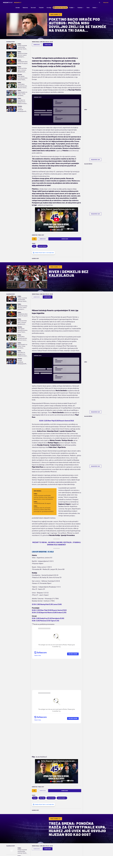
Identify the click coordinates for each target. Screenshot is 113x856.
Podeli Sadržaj (54, 14)
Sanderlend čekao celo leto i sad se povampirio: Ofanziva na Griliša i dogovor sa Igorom (22, 55)
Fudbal (19, 43)
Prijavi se (105, 2)
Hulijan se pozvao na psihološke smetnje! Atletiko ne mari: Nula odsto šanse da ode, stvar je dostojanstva (22, 47)
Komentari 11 (37, 44)
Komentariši (48, 44)
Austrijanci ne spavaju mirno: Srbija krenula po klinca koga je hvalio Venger (22, 101)
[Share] (34, 238)
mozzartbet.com (95, 159)
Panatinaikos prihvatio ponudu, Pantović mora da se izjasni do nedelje (22, 85)
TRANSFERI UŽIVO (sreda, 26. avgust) (22, 62)
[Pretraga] (99, 2)
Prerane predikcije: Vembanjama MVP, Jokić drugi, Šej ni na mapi (22, 109)
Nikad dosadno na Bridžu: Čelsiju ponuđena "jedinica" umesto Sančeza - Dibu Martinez (22, 93)
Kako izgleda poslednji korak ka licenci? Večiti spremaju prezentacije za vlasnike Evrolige (22, 77)
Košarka (20, 74)
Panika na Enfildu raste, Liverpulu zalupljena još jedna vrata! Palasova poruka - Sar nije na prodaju (23, 70)
